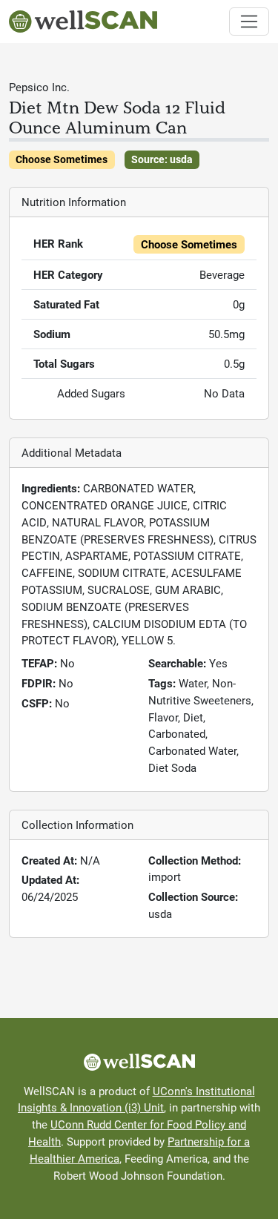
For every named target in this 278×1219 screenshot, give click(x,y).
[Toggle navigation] (249, 21)
